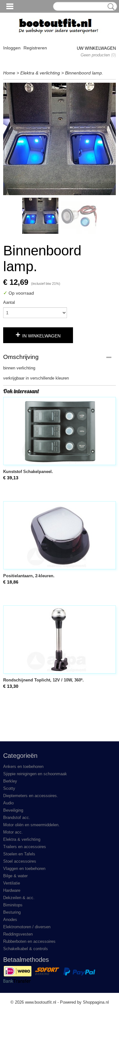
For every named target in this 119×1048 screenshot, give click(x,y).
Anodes (10, 919)
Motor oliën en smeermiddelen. (31, 824)
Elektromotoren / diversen (26, 926)
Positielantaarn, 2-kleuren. (29, 575)
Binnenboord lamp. (84, 72)
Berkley (10, 781)
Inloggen (12, 47)
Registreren (35, 47)
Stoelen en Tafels (19, 854)
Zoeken (110, 6)
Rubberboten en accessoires (29, 941)
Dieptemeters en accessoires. (30, 795)
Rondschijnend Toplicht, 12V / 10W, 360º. (43, 680)
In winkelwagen (41, 335)
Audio (8, 803)
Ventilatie (11, 883)
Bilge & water (15, 875)
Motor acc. (13, 832)
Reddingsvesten (18, 934)
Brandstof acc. (16, 817)
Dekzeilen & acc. (19, 897)
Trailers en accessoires (24, 846)
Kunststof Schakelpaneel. (28, 471)
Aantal (9, 302)
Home (9, 72)
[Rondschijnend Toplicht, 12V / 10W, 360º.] (59, 639)
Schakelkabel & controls (25, 948)
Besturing (12, 912)
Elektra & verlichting (40, 72)
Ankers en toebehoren (23, 766)
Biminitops (13, 905)
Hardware (11, 890)
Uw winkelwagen (96, 48)
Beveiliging (13, 810)
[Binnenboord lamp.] (59, 139)
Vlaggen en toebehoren (24, 868)
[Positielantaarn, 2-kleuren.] (59, 535)
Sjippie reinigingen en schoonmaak (35, 773)
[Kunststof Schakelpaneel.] (59, 431)
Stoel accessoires (19, 861)
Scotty (9, 788)
